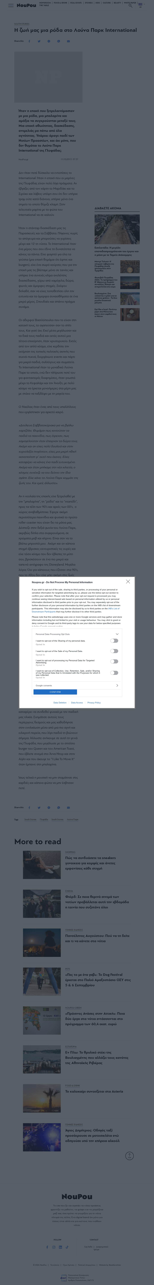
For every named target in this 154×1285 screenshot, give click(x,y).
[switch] (114, 641)
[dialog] (77, 642)
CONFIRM (55, 692)
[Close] (129, 582)
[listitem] (77, 634)
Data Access (77, 702)
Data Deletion (60, 702)
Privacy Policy (94, 702)
